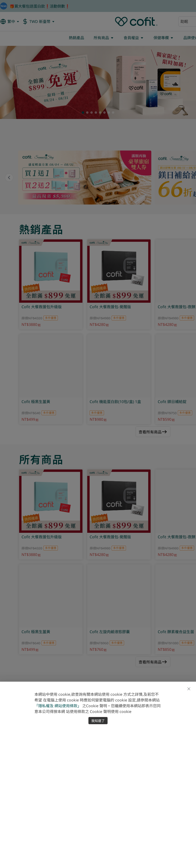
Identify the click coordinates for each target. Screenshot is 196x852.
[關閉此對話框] (188, 688)
